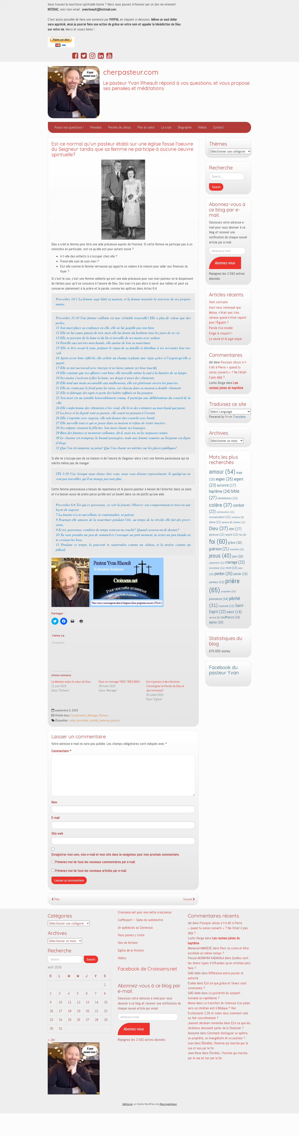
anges (224, 479)
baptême (219, 491)
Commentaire (61, 751)
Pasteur (103, 715)
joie (237, 556)
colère (220, 505)
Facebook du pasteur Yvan (224, 670)
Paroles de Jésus (119, 127)
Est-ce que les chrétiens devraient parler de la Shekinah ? (219, 1025)
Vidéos (202, 127)
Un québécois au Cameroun (135, 927)
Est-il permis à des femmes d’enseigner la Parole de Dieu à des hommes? (165, 686)
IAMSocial (127, 1104)
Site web (57, 833)
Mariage (92, 715)
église (216, 622)
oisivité (93, 720)
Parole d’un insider (221, 327)
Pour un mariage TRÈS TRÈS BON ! (119, 682)
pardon (223, 573)
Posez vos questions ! (69, 127)
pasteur (115, 720)
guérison (219, 548)
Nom (54, 802)
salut (234, 611)
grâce (235, 542)
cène (215, 522)
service (214, 617)
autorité (226, 485)
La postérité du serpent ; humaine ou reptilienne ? (214, 995)
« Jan (51, 1039)
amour (222, 471)
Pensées (96, 127)
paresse (104, 720)
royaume (226, 606)
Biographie (185, 127)
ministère (82, 720)
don (235, 529)
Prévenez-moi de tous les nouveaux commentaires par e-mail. (95, 862)
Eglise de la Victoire (131, 950)
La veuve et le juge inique (225, 338)
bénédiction (228, 498)
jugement (217, 562)
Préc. (57, 899)
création (238, 517)
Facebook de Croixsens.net (147, 969)
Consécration (78, 715)
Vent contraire (218, 302)
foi (218, 541)
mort (231, 568)
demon (227, 522)
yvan (190, 1043)
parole (240, 574)
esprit (231, 534)
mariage (235, 562)
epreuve (217, 534)
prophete (228, 591)
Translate (239, 416)
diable (239, 522)
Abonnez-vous (225, 262)
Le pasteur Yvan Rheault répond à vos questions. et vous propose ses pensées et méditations (176, 85)
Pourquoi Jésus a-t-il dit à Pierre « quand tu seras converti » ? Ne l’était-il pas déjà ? (228, 370)
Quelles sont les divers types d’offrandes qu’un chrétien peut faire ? (219, 963)
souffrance (230, 617)
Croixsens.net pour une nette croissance (144, 912)
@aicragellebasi (168, 1104)
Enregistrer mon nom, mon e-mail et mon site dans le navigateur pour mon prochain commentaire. (115, 854)
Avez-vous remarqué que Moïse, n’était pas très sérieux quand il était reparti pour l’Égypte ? (227, 315)
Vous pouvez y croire (131, 935)
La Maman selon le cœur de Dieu (71, 682)
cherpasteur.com (130, 72)
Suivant (188, 899)
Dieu (218, 528)
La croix (166, 127)
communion (225, 512)
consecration (220, 517)
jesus (220, 555)
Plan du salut (146, 127)
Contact (218, 127)
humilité (237, 549)
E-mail (55, 817)
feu (242, 534)
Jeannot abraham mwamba (205, 1023)
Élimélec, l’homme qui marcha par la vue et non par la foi (217, 1055)
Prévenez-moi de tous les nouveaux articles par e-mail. (91, 870)
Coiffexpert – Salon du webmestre (140, 920)
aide (72, 720)
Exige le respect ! (220, 333)
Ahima (191, 1003)
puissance (218, 599)
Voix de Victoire (128, 942)
